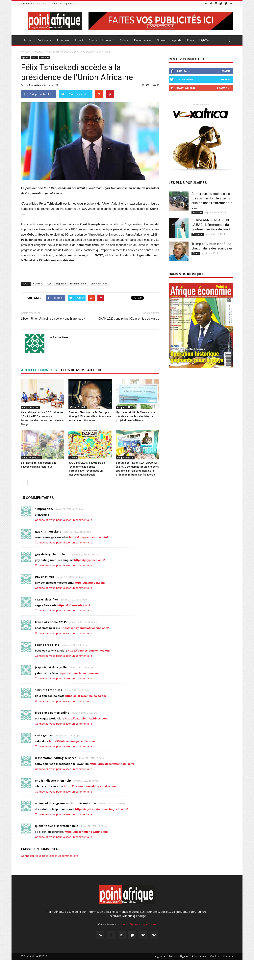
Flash (34, 57)
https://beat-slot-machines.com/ (86, 718)
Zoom (190, 40)
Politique (43, 40)
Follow (225, 79)
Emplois (214, 956)
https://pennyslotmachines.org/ (89, 650)
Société (78, 40)
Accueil (28, 40)
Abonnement (199, 956)
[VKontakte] (231, 3)
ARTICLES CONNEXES (39, 370)
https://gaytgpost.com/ (89, 582)
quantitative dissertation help (56, 826)
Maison (25, 52)
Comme (225, 71)
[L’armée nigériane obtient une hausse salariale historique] (42, 444)
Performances (142, 40)
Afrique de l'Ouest (31, 457)
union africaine (99, 283)
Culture (124, 40)
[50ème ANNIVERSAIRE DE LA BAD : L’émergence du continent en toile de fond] (179, 228)
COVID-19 (38, 283)
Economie (63, 40)
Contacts (228, 956)
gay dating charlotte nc (52, 554)
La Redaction (33, 85)
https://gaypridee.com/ (89, 560)
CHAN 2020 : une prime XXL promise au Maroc (128, 318)
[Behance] (206, 3)
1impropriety (44, 509)
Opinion (161, 40)
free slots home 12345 (51, 622)
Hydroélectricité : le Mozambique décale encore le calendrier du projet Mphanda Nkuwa (136, 416)
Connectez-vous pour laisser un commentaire (63, 519)
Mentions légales (178, 956)
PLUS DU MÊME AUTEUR (81, 370)
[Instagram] (216, 3)
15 (158, 85)
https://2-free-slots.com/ (73, 605)
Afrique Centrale (30, 407)
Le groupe (159, 956)
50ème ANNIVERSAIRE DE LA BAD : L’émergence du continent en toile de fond (210, 224)
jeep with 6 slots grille (51, 667)
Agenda (176, 40)
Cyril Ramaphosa (56, 283)
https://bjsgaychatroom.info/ (88, 537)
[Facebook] (211, 3)
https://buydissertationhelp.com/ (111, 763)
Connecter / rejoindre (62, 3)
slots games (44, 735)
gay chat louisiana (48, 531)
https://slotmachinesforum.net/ (79, 673)
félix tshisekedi (78, 283)
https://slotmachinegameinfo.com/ (72, 741)
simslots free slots (48, 690)
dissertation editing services (55, 758)
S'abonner (223, 87)
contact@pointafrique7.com (138, 924)
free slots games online (52, 712)
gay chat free (45, 577)
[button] (228, 40)
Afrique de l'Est (124, 407)
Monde (106, 40)
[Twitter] (221, 3)
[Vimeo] (226, 3)
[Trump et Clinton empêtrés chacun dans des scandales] (179, 251)
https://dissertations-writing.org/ (86, 831)
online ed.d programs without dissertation (65, 803)
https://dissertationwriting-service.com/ (90, 786)
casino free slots (47, 645)
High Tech (205, 40)
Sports (93, 40)
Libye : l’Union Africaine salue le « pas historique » (53, 318)
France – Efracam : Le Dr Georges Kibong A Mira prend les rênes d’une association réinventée (90, 416)
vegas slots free (47, 599)
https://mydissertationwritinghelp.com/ (101, 809)
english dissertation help (53, 780)
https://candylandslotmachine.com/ (85, 627)
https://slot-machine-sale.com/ (86, 695)
